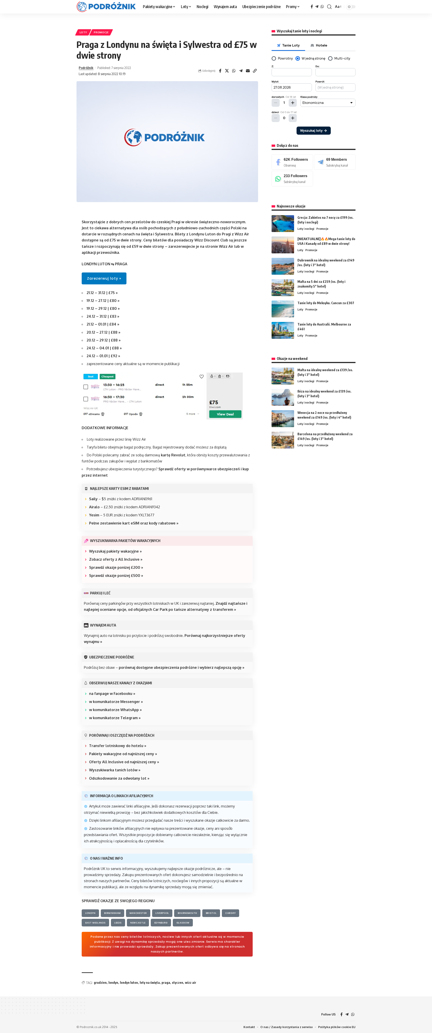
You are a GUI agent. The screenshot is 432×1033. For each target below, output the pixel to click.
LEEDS (118, 922)
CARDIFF (230, 913)
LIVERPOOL (162, 913)
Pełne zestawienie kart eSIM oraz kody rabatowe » (133, 523)
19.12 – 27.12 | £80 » (103, 300)
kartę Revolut (173, 455)
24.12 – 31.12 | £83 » (103, 316)
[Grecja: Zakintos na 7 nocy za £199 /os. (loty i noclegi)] (283, 223)
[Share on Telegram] (241, 70)
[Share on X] (227, 70)
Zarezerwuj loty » (104, 278)
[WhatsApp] (322, 7)
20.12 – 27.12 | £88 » (103, 332)
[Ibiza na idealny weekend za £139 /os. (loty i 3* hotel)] (283, 397)
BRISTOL (211, 913)
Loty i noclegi (305, 228)
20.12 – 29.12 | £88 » (104, 340)
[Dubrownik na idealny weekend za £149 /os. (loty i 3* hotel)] (283, 266)
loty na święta (150, 982)
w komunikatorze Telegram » (115, 718)
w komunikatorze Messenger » (116, 701)
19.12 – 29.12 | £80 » (103, 308)
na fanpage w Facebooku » (112, 693)
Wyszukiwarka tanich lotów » (114, 770)
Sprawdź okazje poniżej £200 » (116, 567)
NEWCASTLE (138, 922)
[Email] (248, 70)
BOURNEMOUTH (187, 913)
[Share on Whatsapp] (234, 70)
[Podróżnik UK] (106, 6)
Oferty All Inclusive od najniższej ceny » (124, 762)
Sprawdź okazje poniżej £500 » (116, 575)
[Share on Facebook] (220, 70)
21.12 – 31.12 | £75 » (102, 292)
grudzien (100, 982)
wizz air (190, 982)
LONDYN (90, 913)
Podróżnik (86, 68)
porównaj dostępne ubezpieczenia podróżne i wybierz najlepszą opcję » (181, 667)
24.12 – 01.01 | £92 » (103, 356)
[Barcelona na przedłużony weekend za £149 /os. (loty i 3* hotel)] (283, 440)
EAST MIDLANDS (95, 922)
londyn (113, 982)
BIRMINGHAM (112, 913)
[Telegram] (317, 7)
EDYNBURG (161, 922)
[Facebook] (312, 7)
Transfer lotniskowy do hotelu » (117, 745)
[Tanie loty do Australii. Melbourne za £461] (283, 330)
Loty (83, 32)
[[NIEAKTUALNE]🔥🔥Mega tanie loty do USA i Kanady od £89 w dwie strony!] (283, 244)
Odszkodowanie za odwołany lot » (119, 778)
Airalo (94, 507)
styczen (177, 982)
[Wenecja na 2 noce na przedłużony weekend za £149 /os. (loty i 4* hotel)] (283, 418)
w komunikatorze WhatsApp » (115, 709)
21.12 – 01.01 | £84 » (103, 324)
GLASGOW (182, 922)
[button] (329, 7)
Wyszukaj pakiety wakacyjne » (115, 551)
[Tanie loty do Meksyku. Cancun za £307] (283, 309)
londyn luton (129, 982)
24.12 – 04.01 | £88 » (104, 348)
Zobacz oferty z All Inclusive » (115, 559)
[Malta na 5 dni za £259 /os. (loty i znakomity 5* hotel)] (283, 287)
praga (166, 982)
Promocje (101, 32)
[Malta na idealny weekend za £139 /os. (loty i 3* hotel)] (283, 376)
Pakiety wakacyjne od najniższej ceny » (123, 754)
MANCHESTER (138, 913)
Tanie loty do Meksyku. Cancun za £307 (325, 303)
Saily (93, 499)
